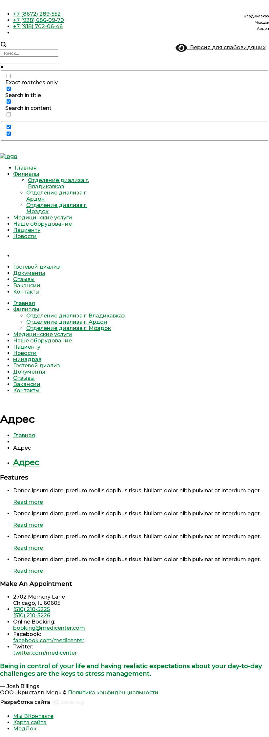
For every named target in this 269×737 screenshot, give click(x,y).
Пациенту (26, 230)
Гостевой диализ (36, 267)
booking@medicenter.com (49, 628)
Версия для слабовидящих (226, 47)
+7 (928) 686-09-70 (38, 20)
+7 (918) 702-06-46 (38, 26)
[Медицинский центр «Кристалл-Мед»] (8, 156)
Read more (28, 502)
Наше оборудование (42, 224)
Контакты (26, 292)
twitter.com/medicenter (45, 653)
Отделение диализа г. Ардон (66, 322)
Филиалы (26, 174)
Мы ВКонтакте (33, 716)
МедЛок (24, 729)
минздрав (141, 248)
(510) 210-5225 (31, 609)
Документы (29, 273)
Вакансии (26, 285)
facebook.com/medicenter (48, 640)
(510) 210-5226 (31, 615)
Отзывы (24, 279)
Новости (25, 236)
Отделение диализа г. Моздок (68, 328)
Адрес (26, 462)
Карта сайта (30, 722)
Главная (26, 168)
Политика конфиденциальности (113, 692)
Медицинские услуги (42, 218)
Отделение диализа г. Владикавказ (58, 183)
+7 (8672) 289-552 (37, 14)
